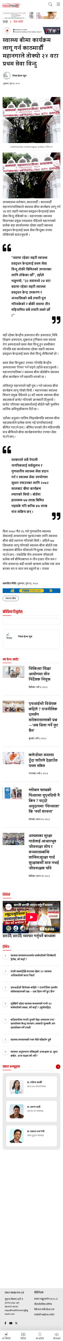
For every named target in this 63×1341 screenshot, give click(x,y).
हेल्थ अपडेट (49, 1314)
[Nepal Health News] (12, 5)
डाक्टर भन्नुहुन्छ (40, 1299)
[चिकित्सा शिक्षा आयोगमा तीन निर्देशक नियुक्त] (13, 672)
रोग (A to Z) (52, 1299)
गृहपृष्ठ (5, 22)
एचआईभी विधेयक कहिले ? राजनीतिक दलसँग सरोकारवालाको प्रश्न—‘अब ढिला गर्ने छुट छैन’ (43, 717)
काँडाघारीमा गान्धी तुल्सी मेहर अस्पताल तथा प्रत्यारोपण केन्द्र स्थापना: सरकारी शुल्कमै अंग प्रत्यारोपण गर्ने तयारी (33, 1024)
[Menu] (58, 4)
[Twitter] (16, 1323)
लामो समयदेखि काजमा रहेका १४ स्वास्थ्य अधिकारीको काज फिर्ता (31, 974)
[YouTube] (10, 1323)
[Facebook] (5, 1323)
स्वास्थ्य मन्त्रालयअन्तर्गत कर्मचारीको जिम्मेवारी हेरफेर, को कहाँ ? (33, 958)
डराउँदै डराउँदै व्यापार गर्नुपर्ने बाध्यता (29, 936)
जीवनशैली (38, 1304)
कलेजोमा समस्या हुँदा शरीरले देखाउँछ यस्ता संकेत (43, 760)
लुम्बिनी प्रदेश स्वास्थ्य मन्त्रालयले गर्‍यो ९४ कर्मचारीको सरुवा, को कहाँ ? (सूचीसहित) (31, 1006)
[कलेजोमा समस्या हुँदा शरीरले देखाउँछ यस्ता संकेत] (13, 758)
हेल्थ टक (50, 1309)
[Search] (50, 4)
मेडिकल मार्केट (40, 1309)
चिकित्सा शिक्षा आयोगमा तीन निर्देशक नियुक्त (40, 674)
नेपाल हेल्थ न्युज (19, 76)
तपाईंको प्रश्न (39, 1314)
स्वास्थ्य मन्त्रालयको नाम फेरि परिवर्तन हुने (31, 1040)
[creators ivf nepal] (31, 30)
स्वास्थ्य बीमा (10, 598)
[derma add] (31, 15)
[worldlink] (31, 590)
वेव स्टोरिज (47, 1304)
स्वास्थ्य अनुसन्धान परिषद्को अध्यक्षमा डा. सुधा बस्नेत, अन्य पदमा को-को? (34, 1054)
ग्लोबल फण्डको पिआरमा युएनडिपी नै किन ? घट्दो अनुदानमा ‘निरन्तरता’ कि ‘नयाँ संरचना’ (44, 801)
